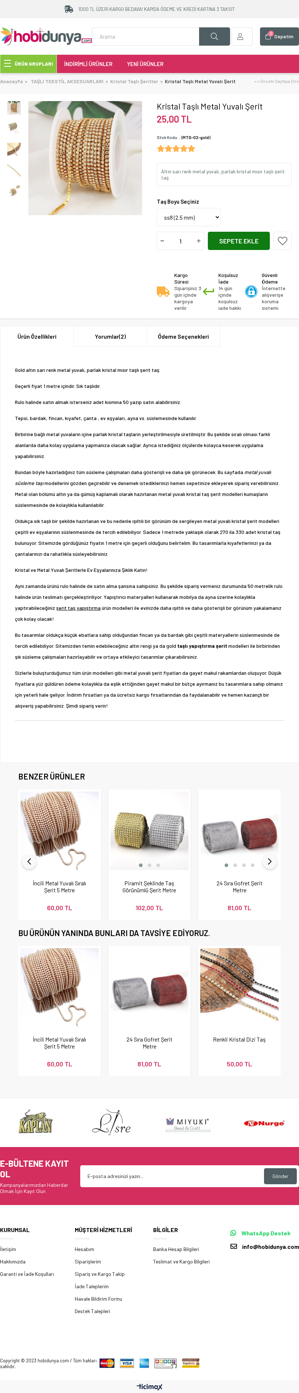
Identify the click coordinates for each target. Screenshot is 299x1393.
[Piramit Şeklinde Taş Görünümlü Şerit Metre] (149, 831)
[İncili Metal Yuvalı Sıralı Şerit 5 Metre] (59, 831)
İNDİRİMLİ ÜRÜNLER (88, 64)
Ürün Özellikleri (37, 336)
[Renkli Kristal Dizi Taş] (239, 987)
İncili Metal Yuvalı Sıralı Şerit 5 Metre (59, 886)
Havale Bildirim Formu (98, 1299)
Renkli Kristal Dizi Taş (239, 1039)
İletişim (8, 1249)
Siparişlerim (88, 1261)
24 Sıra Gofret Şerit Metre (240, 886)
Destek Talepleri (92, 1311)
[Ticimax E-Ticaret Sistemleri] (150, 1387)
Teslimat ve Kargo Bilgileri (181, 1261)
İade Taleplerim (92, 1286)
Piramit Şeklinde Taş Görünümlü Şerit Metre (149, 886)
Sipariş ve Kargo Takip (100, 1274)
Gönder (280, 1176)
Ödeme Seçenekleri (183, 336)
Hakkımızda (13, 1261)
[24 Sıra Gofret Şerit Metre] (239, 831)
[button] (140, 865)
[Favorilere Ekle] (282, 241)
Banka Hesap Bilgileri (176, 1249)
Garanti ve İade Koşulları (27, 1274)
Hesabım (84, 1249)
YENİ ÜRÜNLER (145, 64)
